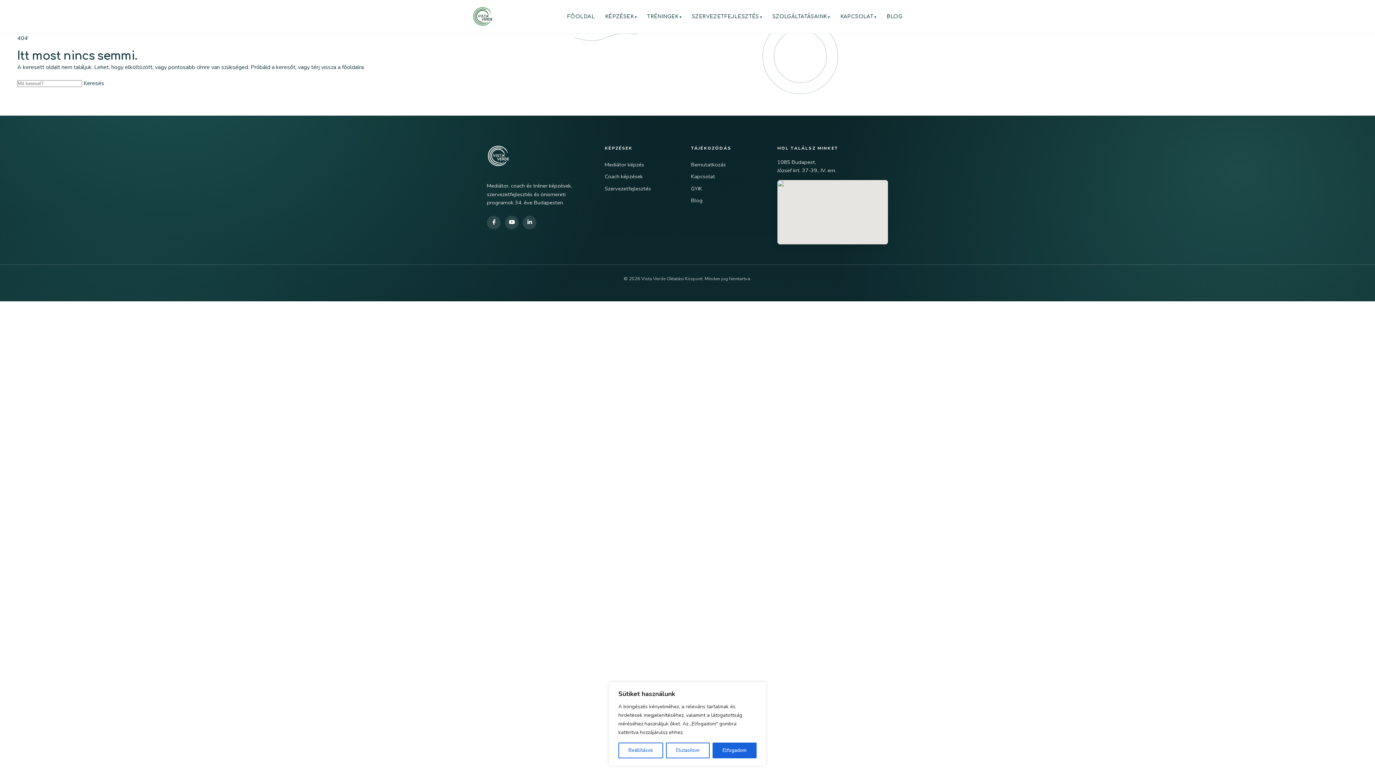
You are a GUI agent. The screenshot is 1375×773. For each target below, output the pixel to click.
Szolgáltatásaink (799, 16)
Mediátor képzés (624, 164)
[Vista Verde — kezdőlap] (483, 16)
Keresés (93, 83)
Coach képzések (624, 176)
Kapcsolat (857, 16)
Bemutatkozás (708, 164)
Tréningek (663, 16)
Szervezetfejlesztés (725, 16)
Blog (894, 16)
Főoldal (581, 16)
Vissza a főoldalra (52, 98)
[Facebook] (494, 222)
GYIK (696, 188)
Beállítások (640, 750)
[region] (687, 724)
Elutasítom (688, 750)
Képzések (619, 16)
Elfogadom (735, 750)
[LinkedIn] (529, 222)
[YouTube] (511, 222)
